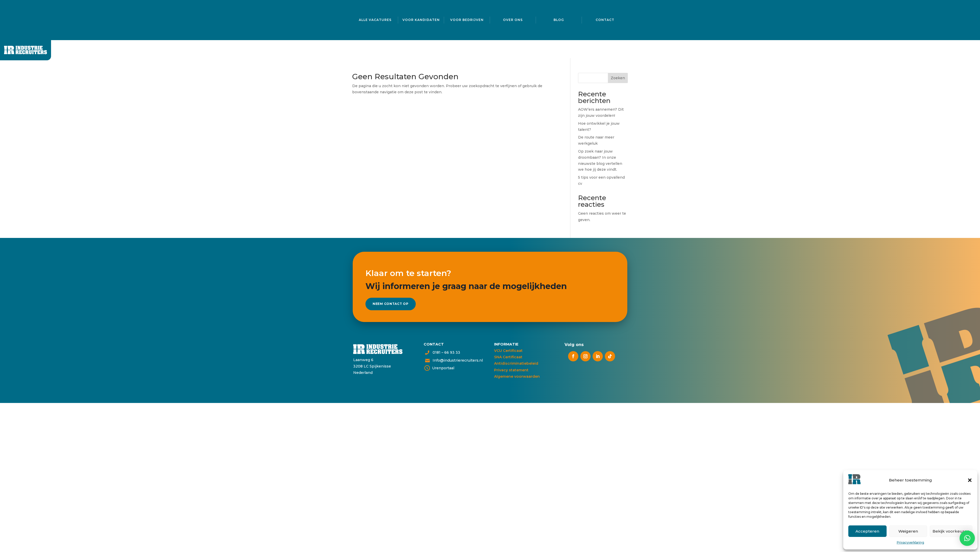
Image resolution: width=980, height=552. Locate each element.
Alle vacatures (375, 20)
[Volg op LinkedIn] (598, 356)
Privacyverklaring (910, 542)
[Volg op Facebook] (573, 356)
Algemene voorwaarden (517, 376)
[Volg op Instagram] (585, 356)
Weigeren (908, 531)
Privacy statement (511, 370)
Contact (605, 20)
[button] (969, 480)
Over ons (513, 20)
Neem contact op (391, 304)
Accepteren (867, 531)
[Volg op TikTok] (610, 356)
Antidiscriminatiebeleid (516, 363)
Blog (559, 20)
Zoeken (618, 78)
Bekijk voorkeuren (951, 531)
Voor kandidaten (421, 20)
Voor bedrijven (467, 20)
